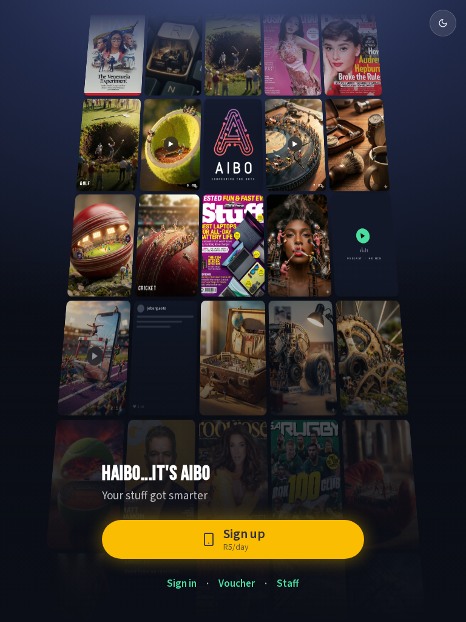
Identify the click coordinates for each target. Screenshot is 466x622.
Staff (288, 583)
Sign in (182, 583)
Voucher (236, 583)
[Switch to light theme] (443, 23)
